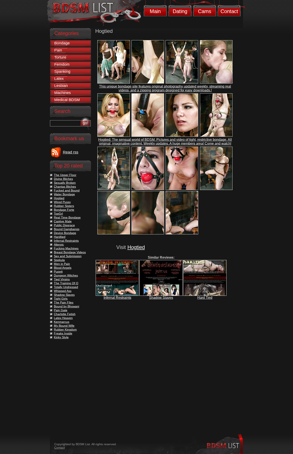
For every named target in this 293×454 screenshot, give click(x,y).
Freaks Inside (63, 333)
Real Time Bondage (67, 217)
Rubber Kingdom (65, 329)
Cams (204, 11)
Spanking (62, 71)
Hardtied (59, 236)
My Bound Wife (64, 325)
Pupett (58, 271)
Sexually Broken (65, 182)
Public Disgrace (64, 225)
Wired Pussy (62, 202)
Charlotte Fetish (65, 314)
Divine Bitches (63, 179)
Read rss (70, 152)
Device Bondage (65, 233)
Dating (180, 11)
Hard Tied (204, 297)
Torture (60, 57)
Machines (62, 93)
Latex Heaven (63, 318)
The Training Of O (66, 283)
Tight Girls (61, 298)
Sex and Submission (68, 256)
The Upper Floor (65, 175)
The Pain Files (63, 302)
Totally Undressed (66, 287)
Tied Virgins (62, 279)
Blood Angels (62, 267)
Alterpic (59, 244)
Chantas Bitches (65, 186)
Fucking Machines (66, 248)
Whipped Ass (62, 291)
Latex (59, 78)
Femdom (61, 64)
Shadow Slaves (161, 297)
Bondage (62, 43)
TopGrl (58, 213)
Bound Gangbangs (66, 229)
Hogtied (136, 247)
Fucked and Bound (67, 190)
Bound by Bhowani (66, 306)
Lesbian (61, 86)
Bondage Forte (64, 209)
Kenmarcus (61, 321)
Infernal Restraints (117, 297)
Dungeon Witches (66, 275)
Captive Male (63, 221)
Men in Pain (62, 264)
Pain (58, 50)
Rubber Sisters (64, 206)
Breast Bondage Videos (70, 252)
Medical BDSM (67, 100)
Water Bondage (64, 194)
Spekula (59, 260)
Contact (229, 11)
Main (155, 11)
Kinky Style (61, 337)
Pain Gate (60, 310)
